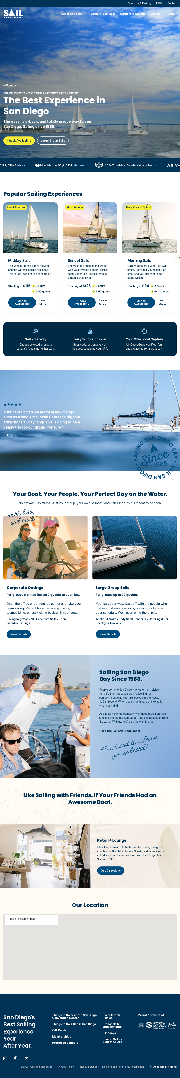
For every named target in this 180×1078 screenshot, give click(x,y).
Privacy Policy (65, 1066)
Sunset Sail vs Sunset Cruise (112, 1040)
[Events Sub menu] (162, 14)
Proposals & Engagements (112, 1025)
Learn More (43, 302)
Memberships (61, 1036)
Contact (172, 3)
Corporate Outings (132, 13)
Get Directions (111, 870)
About (172, 13)
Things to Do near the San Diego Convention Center (74, 1016)
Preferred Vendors (65, 1042)
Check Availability (19, 140)
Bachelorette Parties (112, 1016)
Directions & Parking (139, 3)
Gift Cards (59, 1030)
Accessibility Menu (165, 1066)
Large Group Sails (103, 13)
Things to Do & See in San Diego (74, 1024)
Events (155, 13)
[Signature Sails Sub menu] (84, 14)
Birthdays (109, 1033)
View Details (18, 634)
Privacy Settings (88, 1066)
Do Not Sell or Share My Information (123, 1066)
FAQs (159, 3)
